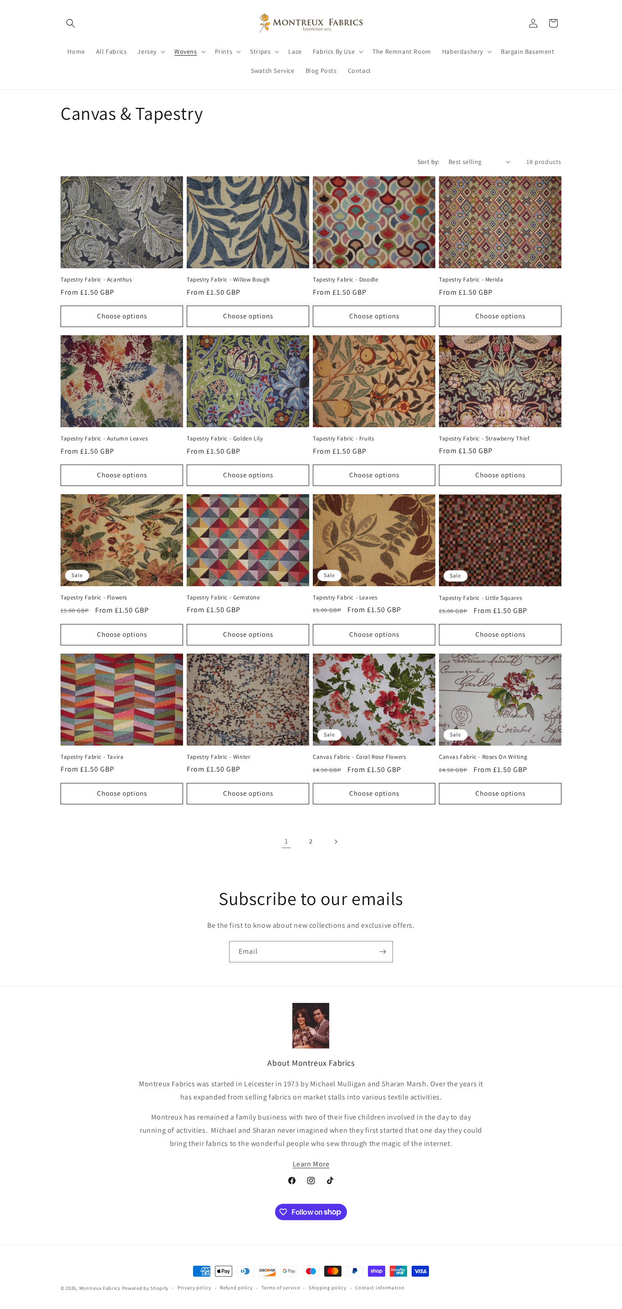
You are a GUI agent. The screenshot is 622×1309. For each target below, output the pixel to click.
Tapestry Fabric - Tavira (92, 757)
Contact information (379, 1287)
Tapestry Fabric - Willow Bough (228, 279)
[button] (71, 23)
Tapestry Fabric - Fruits (343, 438)
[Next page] (336, 842)
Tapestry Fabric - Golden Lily (225, 438)
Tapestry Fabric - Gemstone (223, 597)
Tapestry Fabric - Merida (471, 279)
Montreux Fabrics (100, 1288)
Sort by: (428, 162)
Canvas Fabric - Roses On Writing (483, 757)
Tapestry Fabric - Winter (218, 757)
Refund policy (236, 1287)
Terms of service (280, 1287)
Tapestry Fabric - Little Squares (480, 598)
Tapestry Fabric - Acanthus (96, 279)
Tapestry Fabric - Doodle (345, 279)
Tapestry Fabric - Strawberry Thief (484, 438)
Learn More (311, 1164)
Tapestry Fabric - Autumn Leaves (104, 438)
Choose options (122, 316)
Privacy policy (194, 1287)
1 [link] (286, 841)
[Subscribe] (382, 951)
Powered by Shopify (145, 1288)
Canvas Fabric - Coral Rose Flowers (359, 757)
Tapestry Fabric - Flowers (94, 597)
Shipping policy (328, 1287)
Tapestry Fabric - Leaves (345, 597)
